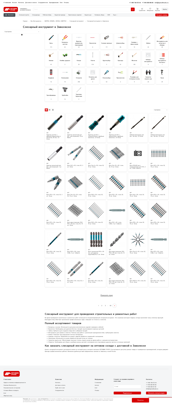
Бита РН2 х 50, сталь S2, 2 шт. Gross (75, 281)
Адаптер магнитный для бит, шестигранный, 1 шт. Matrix (54, 167)
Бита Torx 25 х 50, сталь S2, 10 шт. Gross (116, 166)
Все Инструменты (36, 21)
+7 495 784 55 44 (135, 3)
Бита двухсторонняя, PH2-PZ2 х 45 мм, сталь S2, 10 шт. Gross (117, 282)
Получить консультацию (156, 393)
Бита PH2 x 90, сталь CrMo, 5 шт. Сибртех (73, 252)
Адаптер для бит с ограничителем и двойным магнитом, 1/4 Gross (96, 136)
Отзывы (66, 2)
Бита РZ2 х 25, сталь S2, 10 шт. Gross (137, 223)
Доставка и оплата (31, 2)
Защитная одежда (59, 15)
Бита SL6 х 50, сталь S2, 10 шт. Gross (137, 195)
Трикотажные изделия (74, 15)
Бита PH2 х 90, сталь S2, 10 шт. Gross (53, 252)
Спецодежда (36, 15)
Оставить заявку (161, 15)
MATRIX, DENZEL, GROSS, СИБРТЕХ (55, 21)
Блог (61, 2)
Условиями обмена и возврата (63, 400)
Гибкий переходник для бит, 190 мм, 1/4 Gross (158, 135)
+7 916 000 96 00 (151, 385)
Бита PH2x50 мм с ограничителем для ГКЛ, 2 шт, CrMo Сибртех (138, 167)
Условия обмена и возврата (11, 390)
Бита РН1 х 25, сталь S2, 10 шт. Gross (158, 195)
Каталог (14, 2)
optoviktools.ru (34, 399)
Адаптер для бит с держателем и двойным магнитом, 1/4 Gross (116, 136)
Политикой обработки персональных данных (91, 399)
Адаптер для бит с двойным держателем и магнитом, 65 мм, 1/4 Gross (53, 137)
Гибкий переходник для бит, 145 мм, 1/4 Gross (137, 135)
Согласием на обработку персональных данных (42, 400)
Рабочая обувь (47, 15)
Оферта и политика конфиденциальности (15, 382)
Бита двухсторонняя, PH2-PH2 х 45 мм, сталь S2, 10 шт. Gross (117, 253)
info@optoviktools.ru (152, 389)
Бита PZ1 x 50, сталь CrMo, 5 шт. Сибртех (157, 252)
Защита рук (87, 15)
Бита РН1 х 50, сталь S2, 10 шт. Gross (53, 223)
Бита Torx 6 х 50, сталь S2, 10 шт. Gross (96, 166)
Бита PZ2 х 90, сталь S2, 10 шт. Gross (95, 281)
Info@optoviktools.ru (161, 3)
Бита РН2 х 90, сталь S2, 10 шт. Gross (95, 223)
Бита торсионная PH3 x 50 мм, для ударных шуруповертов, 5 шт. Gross (96, 253)
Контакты (21, 2)
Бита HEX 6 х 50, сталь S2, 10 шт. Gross (138, 281)
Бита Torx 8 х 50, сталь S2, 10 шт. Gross (138, 252)
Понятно (140, 400)
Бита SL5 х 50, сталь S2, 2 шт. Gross (75, 166)
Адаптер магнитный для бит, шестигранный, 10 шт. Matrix (75, 136)
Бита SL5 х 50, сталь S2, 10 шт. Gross (158, 166)
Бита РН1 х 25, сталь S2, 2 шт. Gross (54, 195)
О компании (7, 2)
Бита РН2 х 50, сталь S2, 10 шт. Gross (95, 195)
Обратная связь (8, 396)
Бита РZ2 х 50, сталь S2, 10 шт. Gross (158, 223)
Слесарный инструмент (77, 21)
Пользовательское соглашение (12, 388)
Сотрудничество (43, 2)
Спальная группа (24, 15)
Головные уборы (99, 15)
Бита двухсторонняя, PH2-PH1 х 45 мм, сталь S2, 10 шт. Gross (75, 224)
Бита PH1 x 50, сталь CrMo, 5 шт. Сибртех (115, 223)
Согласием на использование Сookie (80, 400)
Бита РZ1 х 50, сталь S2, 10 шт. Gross (158, 281)
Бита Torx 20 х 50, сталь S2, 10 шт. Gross (74, 195)
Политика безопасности (10, 385)
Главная (25, 21)
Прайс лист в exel (60, 388)
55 (110, 306)
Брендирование (54, 2)
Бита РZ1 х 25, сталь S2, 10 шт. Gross (116, 195)
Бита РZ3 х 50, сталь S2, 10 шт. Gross (53, 281)
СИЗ (108, 15)
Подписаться (127, 393)
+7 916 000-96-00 (147, 3)
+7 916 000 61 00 (151, 387)
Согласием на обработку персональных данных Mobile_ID (64, 399)
